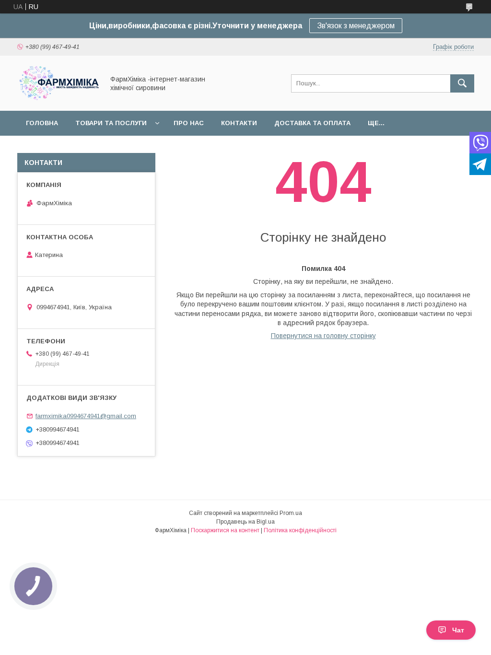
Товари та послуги (111, 123)
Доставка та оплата (312, 123)
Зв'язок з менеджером (356, 26)
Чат (458, 630)
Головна (42, 123)
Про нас (189, 123)
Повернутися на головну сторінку (323, 335)
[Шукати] (462, 83)
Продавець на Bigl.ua (245, 521)
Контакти (239, 123)
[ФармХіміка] (58, 98)
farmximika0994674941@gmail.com (85, 416)
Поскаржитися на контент (225, 530)
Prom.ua (291, 513)
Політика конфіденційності (300, 530)
